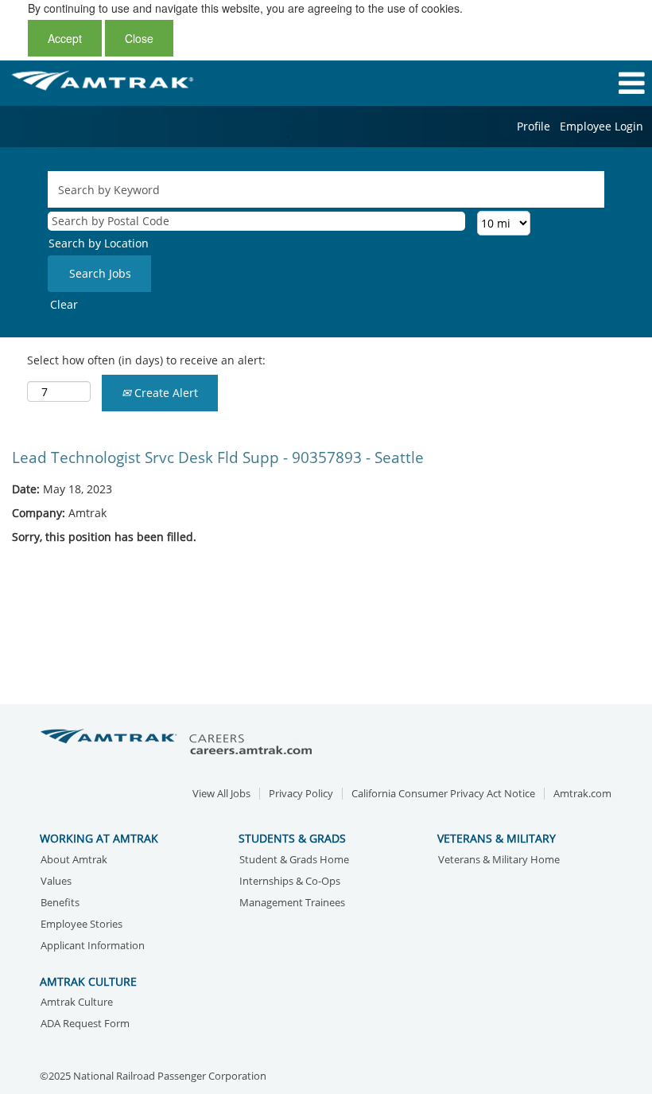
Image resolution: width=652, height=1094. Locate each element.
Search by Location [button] (99, 243)
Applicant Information (93, 946)
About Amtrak (74, 860)
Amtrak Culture (77, 1003)
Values (56, 882)
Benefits (60, 903)
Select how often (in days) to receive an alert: (146, 360)
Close (139, 38)
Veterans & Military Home (499, 860)
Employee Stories (81, 925)
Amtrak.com (582, 793)
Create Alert (164, 392)
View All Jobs (221, 793)
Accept (65, 38)
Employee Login (601, 126)
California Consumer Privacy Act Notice (443, 793)
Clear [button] (64, 304)
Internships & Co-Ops (289, 882)
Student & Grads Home (294, 860)
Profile (533, 126)
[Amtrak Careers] (179, 742)
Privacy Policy (301, 793)
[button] (543, 82)
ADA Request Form (85, 1024)
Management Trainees (292, 903)
